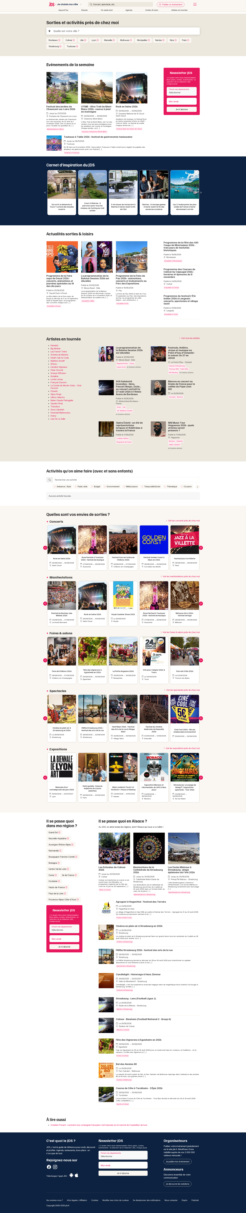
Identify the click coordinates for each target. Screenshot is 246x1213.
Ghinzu (53, 364)
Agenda (129, 10)
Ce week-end (106, 10)
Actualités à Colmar (171, 288)
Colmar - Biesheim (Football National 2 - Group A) (143, 1019)
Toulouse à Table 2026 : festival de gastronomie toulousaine (98, 136)
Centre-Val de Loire (58, 869)
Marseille (108, 40)
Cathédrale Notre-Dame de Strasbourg (146, 880)
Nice (172, 40)
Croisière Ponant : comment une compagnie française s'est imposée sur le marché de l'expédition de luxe (98, 1125)
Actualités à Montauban (173, 261)
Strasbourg (54, 46)
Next (201, 193)
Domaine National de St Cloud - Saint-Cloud (130, 115)
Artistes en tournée (179, 10)
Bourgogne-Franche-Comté (62, 857)
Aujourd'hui (63, 10)
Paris (184, 40)
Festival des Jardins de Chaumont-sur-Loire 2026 (60, 107)
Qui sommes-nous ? (54, 1200)
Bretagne (53, 863)
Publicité (195, 1200)
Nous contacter (171, 1200)
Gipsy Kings (55, 394)
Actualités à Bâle (88, 301)
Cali (124, 407)
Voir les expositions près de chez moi (182, 748)
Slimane (172, 441)
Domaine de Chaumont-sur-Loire (63, 116)
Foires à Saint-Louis (124, 918)
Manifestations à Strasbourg (144, 895)
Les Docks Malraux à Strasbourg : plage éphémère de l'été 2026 (181, 869)
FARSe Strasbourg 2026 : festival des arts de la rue (144, 950)
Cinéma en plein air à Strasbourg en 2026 (139, 926)
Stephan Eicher (122, 363)
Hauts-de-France (57, 887)
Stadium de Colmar (126, 1026)
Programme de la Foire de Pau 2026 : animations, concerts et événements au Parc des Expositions (131, 279)
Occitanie (53, 881)
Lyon (94, 40)
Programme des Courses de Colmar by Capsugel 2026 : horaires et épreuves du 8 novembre (179, 273)
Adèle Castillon (174, 445)
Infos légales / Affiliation (77, 1200)
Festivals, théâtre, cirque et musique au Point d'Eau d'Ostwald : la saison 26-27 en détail (181, 352)
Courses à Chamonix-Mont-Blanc (94, 132)
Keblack (180, 441)
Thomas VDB (174, 369)
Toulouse (71, 46)
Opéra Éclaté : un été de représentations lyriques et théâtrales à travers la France (129, 426)
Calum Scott (121, 367)
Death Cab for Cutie (59, 357)
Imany (53, 415)
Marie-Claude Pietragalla (61, 400)
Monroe (180, 397)
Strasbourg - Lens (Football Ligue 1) (136, 998)
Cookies (94, 1200)
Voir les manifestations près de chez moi (181, 576)
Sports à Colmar (123, 1104)
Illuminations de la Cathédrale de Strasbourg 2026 (148, 869)
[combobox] (182, 91)
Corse (52, 875)
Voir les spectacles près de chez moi (183, 690)
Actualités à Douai (53, 306)
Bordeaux (53, 40)
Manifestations (61, 577)
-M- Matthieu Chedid (124, 411)
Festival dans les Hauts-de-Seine (129, 129)
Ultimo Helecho (57, 397)
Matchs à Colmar (123, 1030)
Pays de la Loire (56, 893)
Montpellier (142, 40)
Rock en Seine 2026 (127, 106)
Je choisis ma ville (67, 4)
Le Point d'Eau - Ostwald (181, 362)
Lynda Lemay (56, 379)
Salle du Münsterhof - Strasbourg (132, 981)
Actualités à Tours (171, 314)
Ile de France (68, 875)
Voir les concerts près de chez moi (184, 520)
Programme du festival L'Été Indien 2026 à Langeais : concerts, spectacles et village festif (181, 299)
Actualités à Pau (122, 304)
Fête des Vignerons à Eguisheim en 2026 (138, 1039)
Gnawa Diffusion (58, 373)
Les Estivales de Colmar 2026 (112, 868)
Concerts (172, 397)
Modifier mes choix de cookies (115, 1200)
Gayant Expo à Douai (58, 293)
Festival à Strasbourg (177, 366)
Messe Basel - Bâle (91, 288)
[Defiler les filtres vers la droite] (197, 487)
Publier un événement (172, 4)
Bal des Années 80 (126, 1064)
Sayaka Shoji (56, 403)
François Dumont (58, 382)
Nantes (158, 40)
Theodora (55, 406)
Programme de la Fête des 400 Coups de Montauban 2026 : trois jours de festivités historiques (181, 246)
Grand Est (53, 832)
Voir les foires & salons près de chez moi (181, 632)
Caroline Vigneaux (58, 367)
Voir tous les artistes (190, 338)
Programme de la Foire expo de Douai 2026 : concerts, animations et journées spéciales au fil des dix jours (60, 280)
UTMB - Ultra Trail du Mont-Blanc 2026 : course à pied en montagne (96, 109)
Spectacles (57, 691)
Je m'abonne (182, 109)
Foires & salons (60, 633)
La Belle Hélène (123, 438)
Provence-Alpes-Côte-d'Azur (63, 899)
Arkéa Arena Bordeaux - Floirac (127, 402)
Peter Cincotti (56, 370)
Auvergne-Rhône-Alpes (60, 844)
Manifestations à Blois (55, 129)
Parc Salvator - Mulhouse (129, 1071)
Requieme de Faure (124, 442)
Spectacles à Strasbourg (126, 966)
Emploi (184, 1200)
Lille (82, 40)
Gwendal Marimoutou (60, 412)
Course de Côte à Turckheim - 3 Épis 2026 (139, 1088)
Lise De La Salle (57, 419)
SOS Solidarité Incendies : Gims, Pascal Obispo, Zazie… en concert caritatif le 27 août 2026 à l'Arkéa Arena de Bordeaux (128, 387)
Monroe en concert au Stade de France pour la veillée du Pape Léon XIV (181, 385)
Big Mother (55, 348)
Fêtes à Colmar (105, 890)
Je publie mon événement (177, 1161)
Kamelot (54, 345)
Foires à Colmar (122, 1056)
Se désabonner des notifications (146, 1200)
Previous (45, 193)
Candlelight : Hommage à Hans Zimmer (138, 974)
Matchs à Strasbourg (124, 1009)
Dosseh (54, 391)
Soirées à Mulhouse (124, 1080)
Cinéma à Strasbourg (124, 942)
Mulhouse (125, 40)
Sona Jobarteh (57, 409)
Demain (84, 10)
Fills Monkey (173, 373)
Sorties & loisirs (151, 10)
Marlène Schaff (57, 361)
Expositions (58, 749)
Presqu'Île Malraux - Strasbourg (184, 879)
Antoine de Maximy (59, 354)
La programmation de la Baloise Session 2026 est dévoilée (95, 278)
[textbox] (182, 92)
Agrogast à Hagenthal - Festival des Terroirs (141, 901)
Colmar (69, 40)
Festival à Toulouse (71, 153)
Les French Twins (58, 351)
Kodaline (54, 376)
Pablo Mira (184, 369)
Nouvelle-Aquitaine (58, 838)
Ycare (119, 407)
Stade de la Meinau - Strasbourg (132, 1005)
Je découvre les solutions (177, 1184)
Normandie (54, 850)
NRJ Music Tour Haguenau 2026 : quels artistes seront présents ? (181, 426)
